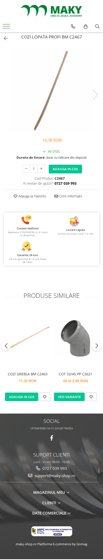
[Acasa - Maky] (51, 11)
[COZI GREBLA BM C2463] (27, 338)
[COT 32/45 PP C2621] (75, 338)
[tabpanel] (51, 89)
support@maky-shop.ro (54, 475)
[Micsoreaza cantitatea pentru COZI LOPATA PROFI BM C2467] (26, 169)
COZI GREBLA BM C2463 (28, 374)
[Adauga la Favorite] (44, 397)
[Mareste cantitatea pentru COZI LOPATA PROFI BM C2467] (41, 169)
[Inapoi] (4, 38)
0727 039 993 (54, 468)
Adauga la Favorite (31, 196)
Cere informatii (70, 196)
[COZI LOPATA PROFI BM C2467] (51, 89)
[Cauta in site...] (97, 26)
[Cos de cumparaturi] (85, 26)
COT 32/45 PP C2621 (75, 374)
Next (95, 95)
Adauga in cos (65, 169)
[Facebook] (51, 438)
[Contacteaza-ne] (73, 26)
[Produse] (6, 27)
